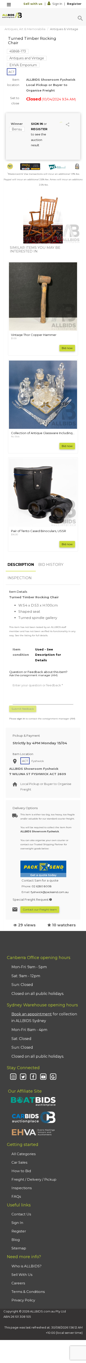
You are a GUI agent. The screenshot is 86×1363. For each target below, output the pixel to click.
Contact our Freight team (40, 909)
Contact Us (21, 1214)
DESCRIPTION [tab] (21, 564)
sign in (21, 718)
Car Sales (19, 1162)
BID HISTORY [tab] (50, 564)
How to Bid (21, 1171)
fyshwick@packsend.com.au (50, 892)
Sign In (57, 4)
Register (74, 4)
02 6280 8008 (42, 886)
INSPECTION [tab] (20, 578)
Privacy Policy (23, 1300)
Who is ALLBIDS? (26, 1266)
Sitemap (18, 1248)
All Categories (23, 1154)
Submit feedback (22, 708)
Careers (18, 1283)
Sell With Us (21, 1274)
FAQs (16, 1196)
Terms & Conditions (28, 1291)
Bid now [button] (67, 348)
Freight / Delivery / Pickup (33, 1179)
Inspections (21, 1188)
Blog (15, 1239)
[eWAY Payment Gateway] (30, 166)
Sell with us (33, 4)
